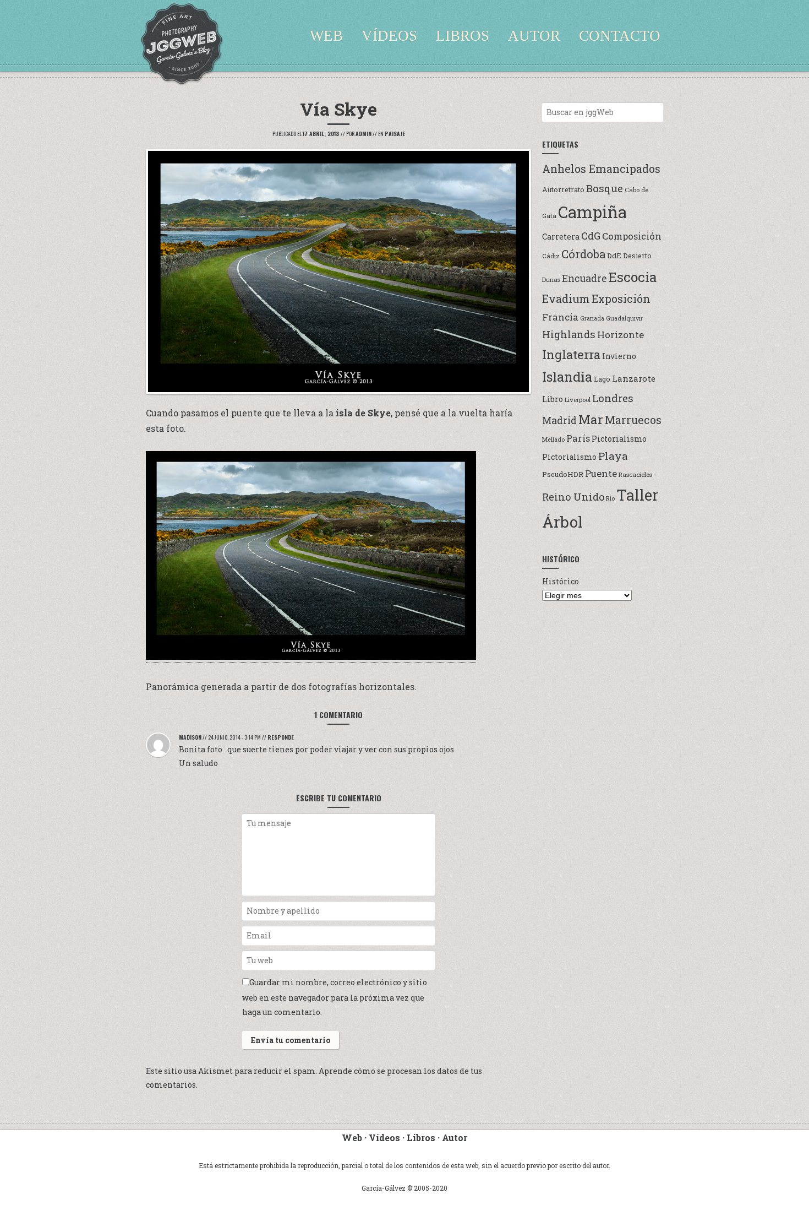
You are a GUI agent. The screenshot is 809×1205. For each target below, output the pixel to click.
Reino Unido (573, 496)
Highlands (568, 334)
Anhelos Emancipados (601, 169)
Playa (613, 456)
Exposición (621, 298)
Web (326, 36)
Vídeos (389, 36)
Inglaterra (571, 354)
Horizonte (620, 334)
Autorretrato (563, 189)
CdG (590, 235)
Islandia (567, 376)
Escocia (632, 277)
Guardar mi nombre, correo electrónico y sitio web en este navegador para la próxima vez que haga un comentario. (334, 997)
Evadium (566, 298)
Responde (280, 737)
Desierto (637, 255)
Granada (592, 318)
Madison (190, 737)
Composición (632, 236)
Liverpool (578, 399)
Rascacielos (635, 474)
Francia (560, 317)
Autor (534, 36)
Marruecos (633, 420)
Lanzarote (633, 378)
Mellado (553, 439)
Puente (601, 473)
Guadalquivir (624, 318)
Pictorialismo (619, 438)
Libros (462, 36)
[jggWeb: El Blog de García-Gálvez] (181, 44)
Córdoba (583, 254)
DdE (614, 255)
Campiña (592, 211)
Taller (637, 494)
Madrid (559, 420)
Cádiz (551, 256)
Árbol (562, 522)
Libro (552, 399)
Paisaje (395, 133)
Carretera (561, 236)
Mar (590, 419)
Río (610, 498)
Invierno (619, 356)
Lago (602, 378)
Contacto (619, 36)
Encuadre (584, 278)
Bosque (604, 188)
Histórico (560, 581)
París (578, 438)
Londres (612, 398)
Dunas (551, 279)
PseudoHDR (562, 474)
